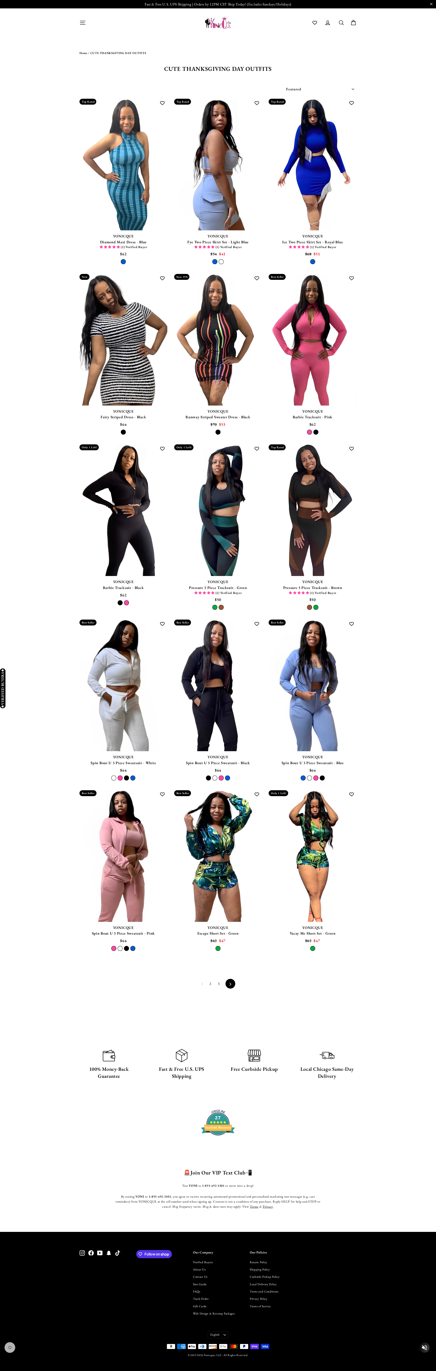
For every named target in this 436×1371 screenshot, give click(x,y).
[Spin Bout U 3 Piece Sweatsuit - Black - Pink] (221, 778)
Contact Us (200, 1277)
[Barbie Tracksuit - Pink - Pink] (309, 432)
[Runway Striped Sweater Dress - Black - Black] (218, 432)
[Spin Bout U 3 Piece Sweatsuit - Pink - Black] (126, 948)
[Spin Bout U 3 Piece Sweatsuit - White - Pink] (120, 778)
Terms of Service (260, 1306)
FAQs (196, 1291)
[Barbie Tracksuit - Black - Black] (120, 603)
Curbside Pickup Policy (265, 1277)
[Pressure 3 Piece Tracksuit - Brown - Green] (316, 607)
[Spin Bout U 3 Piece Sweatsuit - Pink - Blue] (133, 948)
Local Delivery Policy (263, 1284)
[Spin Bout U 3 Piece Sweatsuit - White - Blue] (133, 778)
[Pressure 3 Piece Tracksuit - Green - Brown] (221, 607)
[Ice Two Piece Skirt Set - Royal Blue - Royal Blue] (312, 261)
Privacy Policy (259, 1299)
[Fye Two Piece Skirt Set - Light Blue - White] (221, 261)
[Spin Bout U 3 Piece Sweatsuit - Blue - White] (309, 778)
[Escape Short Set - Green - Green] (218, 948)
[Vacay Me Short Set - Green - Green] (312, 948)
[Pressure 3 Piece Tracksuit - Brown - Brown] (309, 607)
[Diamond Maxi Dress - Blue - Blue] (123, 261)
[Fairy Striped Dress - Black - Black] (123, 432)
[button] (110, 247)
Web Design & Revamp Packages (214, 1313)
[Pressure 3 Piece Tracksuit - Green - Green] (215, 607)
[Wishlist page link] (314, 22)
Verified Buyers (203, 1262)
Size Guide (200, 1284)
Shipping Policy (260, 1269)
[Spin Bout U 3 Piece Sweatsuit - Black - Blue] (227, 778)
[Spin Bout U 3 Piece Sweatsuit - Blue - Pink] (316, 778)
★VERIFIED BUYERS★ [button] (2, 688)
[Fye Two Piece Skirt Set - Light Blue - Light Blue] (215, 261)
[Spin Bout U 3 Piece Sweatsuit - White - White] (113, 778)
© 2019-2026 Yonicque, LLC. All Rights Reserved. (218, 1355)
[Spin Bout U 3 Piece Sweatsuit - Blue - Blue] (303, 778)
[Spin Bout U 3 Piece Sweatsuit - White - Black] (126, 778)
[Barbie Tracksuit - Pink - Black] (316, 432)
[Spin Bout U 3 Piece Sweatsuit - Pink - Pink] (113, 948)
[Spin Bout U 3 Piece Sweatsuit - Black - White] (215, 778)
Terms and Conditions (264, 1291)
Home (83, 53)
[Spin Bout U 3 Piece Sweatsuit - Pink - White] (120, 948)
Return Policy (258, 1262)
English (215, 1335)
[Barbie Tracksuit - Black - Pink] (126, 603)
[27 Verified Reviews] (218, 1144)
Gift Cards (199, 1306)
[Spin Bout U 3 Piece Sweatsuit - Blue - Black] (322, 778)
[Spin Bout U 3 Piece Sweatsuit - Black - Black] (208, 778)
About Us (199, 1269)
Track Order (201, 1299)
